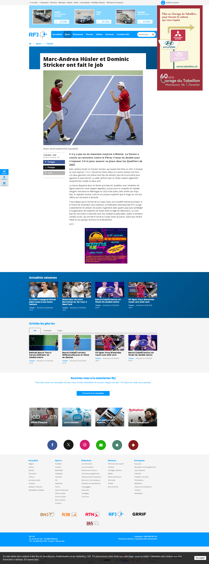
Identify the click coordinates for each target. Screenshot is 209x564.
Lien (50, 173)
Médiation (138, 483)
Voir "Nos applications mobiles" (77, 417)
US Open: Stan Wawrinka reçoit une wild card (141, 300)
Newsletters (101, 445)
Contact (137, 490)
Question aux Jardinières (91, 483)
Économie (32, 473)
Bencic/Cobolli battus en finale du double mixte (108, 300)
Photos (89, 34)
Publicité (137, 473)
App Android (133, 445)
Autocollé (85, 490)
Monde (31, 470)
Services (109, 34)
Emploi (69, 2)
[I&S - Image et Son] (93, 523)
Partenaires (138, 480)
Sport (67, 34)
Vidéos (99, 34)
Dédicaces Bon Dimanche (91, 477)
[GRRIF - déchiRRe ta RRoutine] (139, 514)
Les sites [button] (34, 2)
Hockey (58, 467)
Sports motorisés (61, 490)
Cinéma (111, 467)
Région (31, 464)
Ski (56, 480)
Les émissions (87, 464)
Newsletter (138, 493)
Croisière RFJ (123, 34)
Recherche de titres (89, 470)
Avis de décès (113, 487)
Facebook (52, 445)
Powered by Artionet (126, 539)
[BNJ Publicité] (46, 514)
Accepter (200, 558)
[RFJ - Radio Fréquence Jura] (116, 514)
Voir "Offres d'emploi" (143, 417)
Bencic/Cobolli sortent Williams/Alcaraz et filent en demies (75, 355)
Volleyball (58, 473)
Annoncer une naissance (91, 480)
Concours (85, 496)
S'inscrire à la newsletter (93, 393)
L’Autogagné (86, 487)
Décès (76, 2)
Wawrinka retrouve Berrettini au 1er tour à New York (74, 302)
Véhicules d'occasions (114, 2)
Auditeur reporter (36, 487)
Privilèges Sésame (98, 2)
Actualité (57, 34)
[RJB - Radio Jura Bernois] (69, 514)
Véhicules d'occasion (116, 464)
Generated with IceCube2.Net (146, 539)
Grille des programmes (90, 473)
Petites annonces (114, 477)
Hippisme (58, 483)
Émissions (78, 34)
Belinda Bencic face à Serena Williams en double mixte (40, 355)
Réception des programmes (145, 467)
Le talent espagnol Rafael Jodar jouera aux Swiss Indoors (42, 302)
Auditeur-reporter (172, 2)
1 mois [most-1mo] (59, 330)
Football (58, 464)
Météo (110, 473)
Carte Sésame (85, 2)
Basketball (59, 470)
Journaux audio (34, 480)
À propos (137, 464)
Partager (51, 162)
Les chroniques (87, 467)
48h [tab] (35, 330)
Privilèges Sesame (115, 470)
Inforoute (53, 2)
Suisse (31, 467)
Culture (31, 477)
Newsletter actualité (36, 490)
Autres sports (60, 500)
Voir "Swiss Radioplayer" (110, 417)
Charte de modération (143, 487)
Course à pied (60, 496)
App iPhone (117, 445)
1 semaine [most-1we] (47, 330)
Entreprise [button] (45, 2)
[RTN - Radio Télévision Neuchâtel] (93, 514)
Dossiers (32, 483)
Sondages (85, 493)
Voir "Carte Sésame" (44, 417)
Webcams (62, 2)
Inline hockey (60, 493)
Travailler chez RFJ (141, 477)
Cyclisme (58, 477)
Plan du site (60, 541)
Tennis (49, 43)
